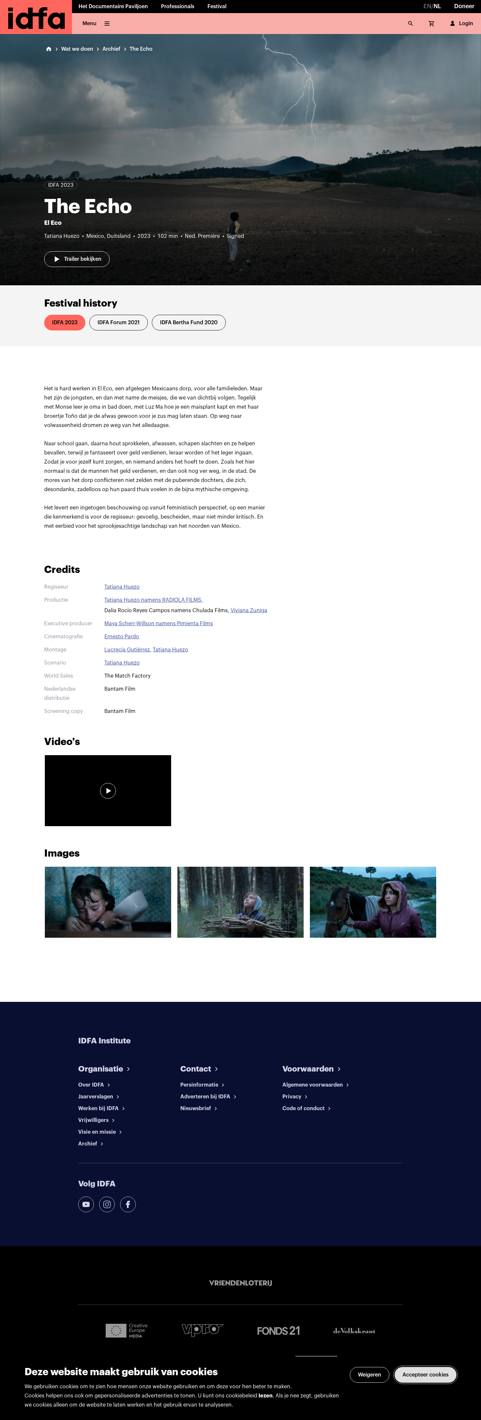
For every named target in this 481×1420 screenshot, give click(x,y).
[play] (108, 791)
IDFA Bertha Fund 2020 (189, 322)
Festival (216, 6)
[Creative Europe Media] (127, 1330)
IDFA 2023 (65, 322)
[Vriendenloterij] (240, 1283)
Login (466, 23)
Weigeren (369, 1374)
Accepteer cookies (425, 1374)
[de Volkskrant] (354, 1330)
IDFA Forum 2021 (119, 322)
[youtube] (86, 1204)
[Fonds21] (278, 1330)
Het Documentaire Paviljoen (113, 6)
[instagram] (107, 1204)
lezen (265, 1395)
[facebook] (128, 1204)
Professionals (177, 6)
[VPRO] (202, 1330)
